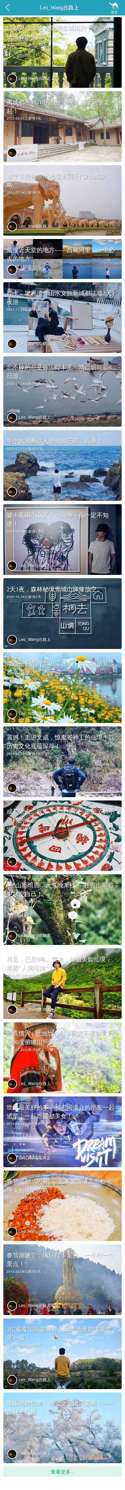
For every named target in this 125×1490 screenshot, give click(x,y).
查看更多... (63, 1471)
